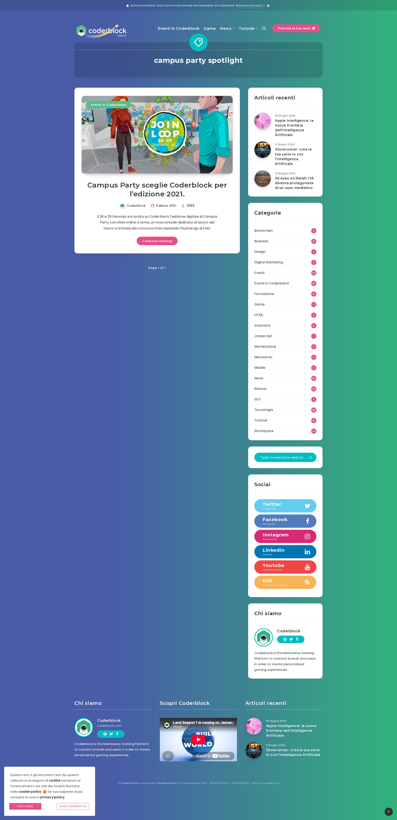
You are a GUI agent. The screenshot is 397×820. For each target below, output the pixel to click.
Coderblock (289, 631)
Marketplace (265, 346)
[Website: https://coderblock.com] (284, 639)
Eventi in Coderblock (179, 28)
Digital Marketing (268, 262)
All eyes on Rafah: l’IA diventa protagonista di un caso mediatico (294, 183)
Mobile (259, 367)
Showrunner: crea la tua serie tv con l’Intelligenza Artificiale (293, 156)
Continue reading (157, 241)
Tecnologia (263, 409)
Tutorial (247, 28)
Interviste (262, 325)
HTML (258, 315)
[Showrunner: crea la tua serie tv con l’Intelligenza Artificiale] (262, 149)
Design (260, 251)
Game (210, 28)
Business (261, 241)
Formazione (264, 293)
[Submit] (310, 458)
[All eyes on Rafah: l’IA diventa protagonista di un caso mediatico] (262, 178)
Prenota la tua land (294, 28)
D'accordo (25, 806)
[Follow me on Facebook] (297, 639)
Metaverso (263, 357)
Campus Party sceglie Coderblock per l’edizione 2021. (157, 189)
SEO (257, 399)
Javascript (263, 336)
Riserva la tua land (249, 5)
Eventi (259, 272)
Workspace (264, 431)
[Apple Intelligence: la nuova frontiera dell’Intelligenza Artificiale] (262, 121)
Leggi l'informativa (73, 806)
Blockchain (263, 230)
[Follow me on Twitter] (291, 639)
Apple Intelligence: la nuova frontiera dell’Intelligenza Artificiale (294, 128)
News (225, 28)
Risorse (260, 388)
